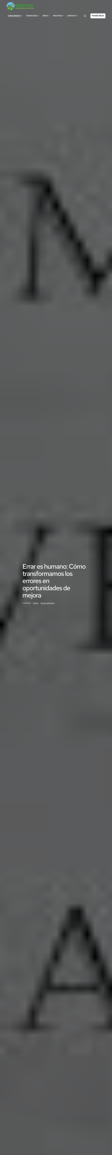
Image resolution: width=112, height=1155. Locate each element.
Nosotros (57, 16)
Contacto (71, 16)
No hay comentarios (47, 603)
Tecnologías (32, 16)
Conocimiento (14, 16)
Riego (45, 16)
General (35, 603)
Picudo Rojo (98, 16)
